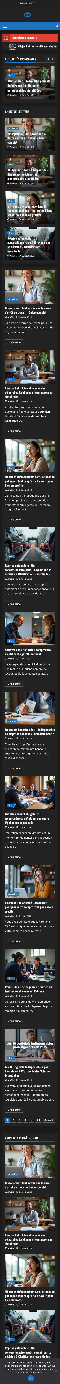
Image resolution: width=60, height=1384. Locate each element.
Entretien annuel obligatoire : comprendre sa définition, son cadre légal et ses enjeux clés (30, 792)
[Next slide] (53, 59)
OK (30, 1378)
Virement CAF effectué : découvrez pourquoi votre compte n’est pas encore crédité (30, 881)
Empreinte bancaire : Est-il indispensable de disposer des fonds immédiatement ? (30, 708)
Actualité (13, 128)
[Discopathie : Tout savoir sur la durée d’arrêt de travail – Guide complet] (30, 1161)
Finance (12, 720)
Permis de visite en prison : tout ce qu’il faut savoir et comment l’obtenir (30, 965)
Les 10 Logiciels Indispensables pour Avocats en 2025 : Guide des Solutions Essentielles (30, 1045)
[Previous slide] (48, 59)
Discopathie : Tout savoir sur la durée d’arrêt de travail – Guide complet (27, 138)
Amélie (13, 95)
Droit (11, 75)
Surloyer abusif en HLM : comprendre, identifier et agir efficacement (30, 628)
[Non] (56, 1371)
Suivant (48, 1120)
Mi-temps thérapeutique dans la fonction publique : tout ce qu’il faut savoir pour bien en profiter (30, 210)
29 (38, 1120)
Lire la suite (15, 343)
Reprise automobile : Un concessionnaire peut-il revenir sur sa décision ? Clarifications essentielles (29, 244)
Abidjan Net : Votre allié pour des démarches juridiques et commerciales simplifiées (30, 85)
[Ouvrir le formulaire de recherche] (57, 26)
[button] (5, 26)
